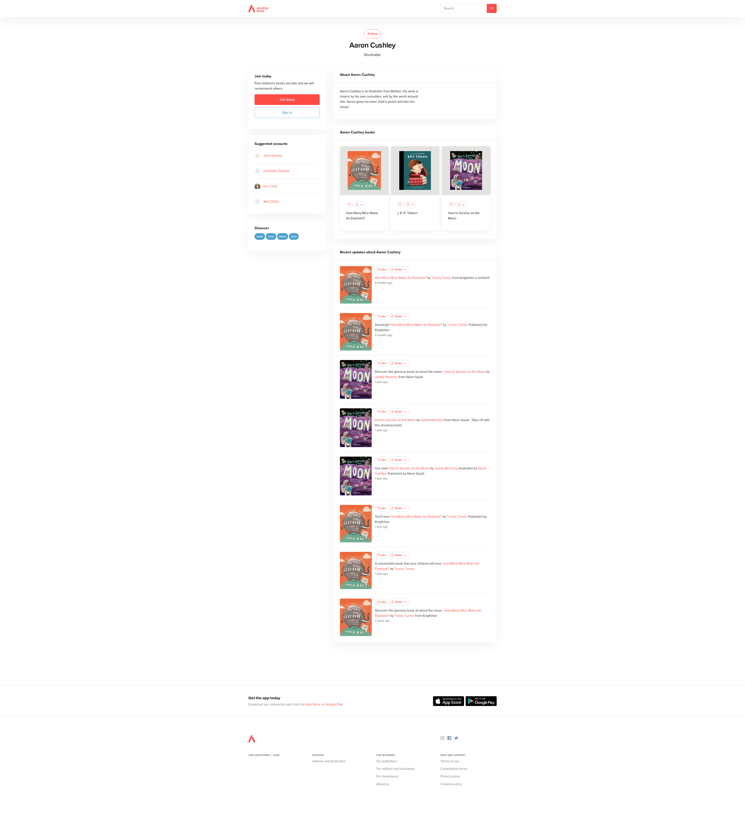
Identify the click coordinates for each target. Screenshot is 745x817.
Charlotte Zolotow (276, 171)
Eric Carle (270, 186)
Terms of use (449, 761)
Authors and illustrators (329, 761)
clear (271, 236)
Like (383, 269)
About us (382, 784)
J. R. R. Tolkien (407, 213)
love (294, 236)
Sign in (287, 113)
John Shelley (272, 156)
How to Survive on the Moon (465, 372)
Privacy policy (450, 776)
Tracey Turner (441, 278)
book (282, 236)
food (260, 236)
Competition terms (453, 769)
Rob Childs (271, 202)
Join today (287, 100)
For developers (387, 776)
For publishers (386, 761)
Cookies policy (451, 784)
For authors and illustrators (395, 769)
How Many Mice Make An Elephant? (400, 278)
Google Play (334, 704)
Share (398, 269)
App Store (313, 704)
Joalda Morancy (386, 377)
